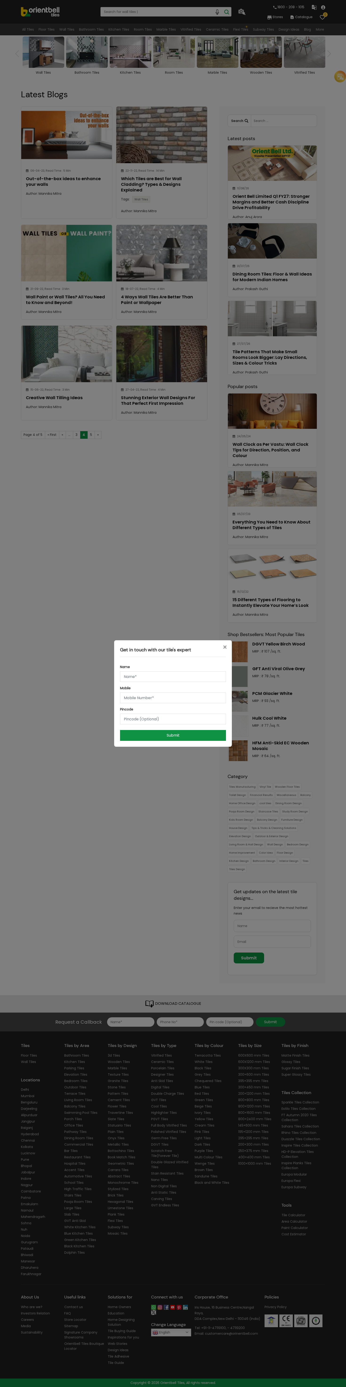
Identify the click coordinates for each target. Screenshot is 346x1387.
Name (125, 667)
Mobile (125, 688)
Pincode (126, 709)
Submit (173, 735)
